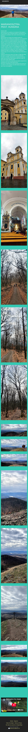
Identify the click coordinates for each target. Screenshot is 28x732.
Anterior (11, 721)
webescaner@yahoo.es (15, 728)
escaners (5, 1)
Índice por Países (18, 723)
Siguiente (16, 721)
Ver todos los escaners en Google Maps (14, 725)
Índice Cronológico (10, 723)
